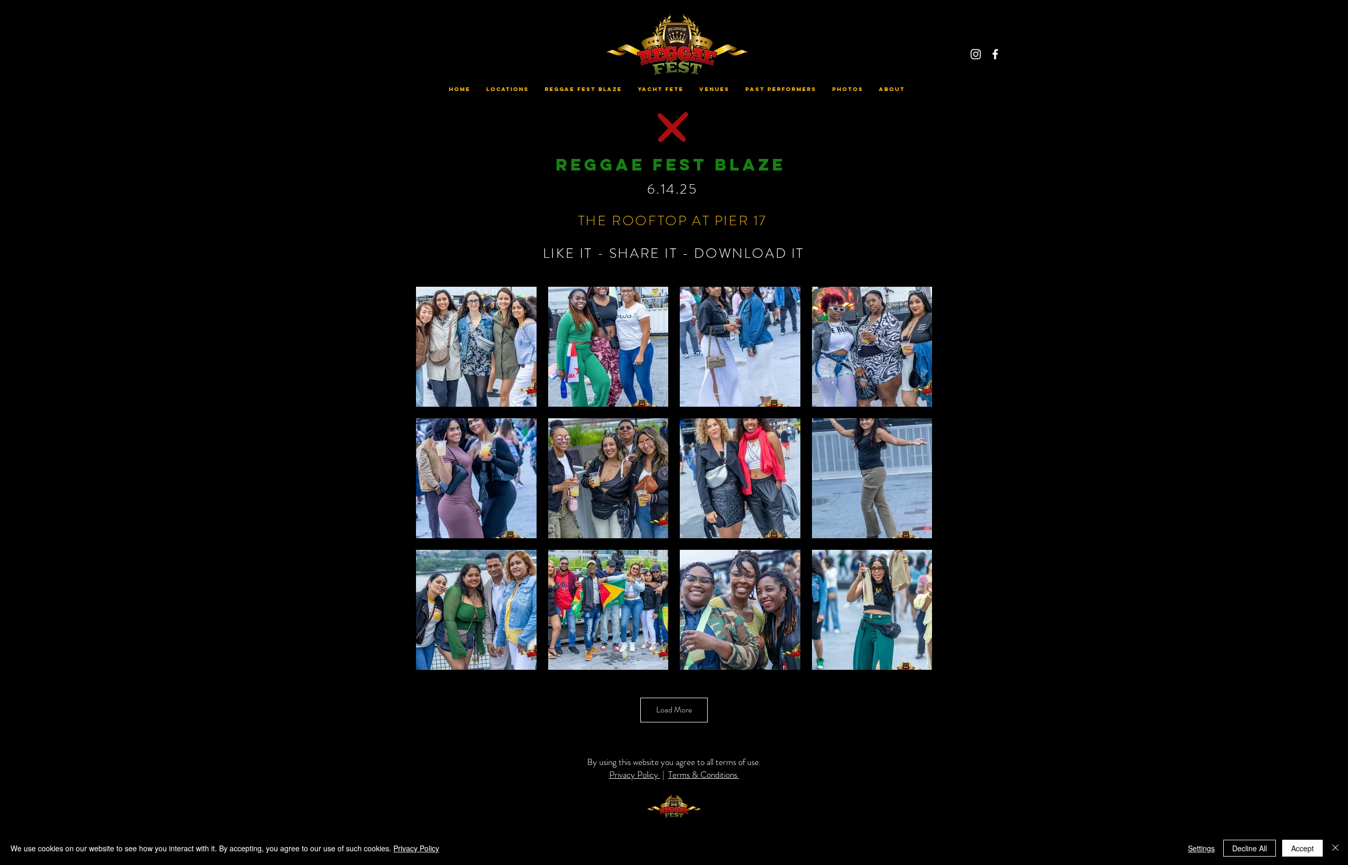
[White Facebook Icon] (995, 54)
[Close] (1335, 848)
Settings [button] (1201, 848)
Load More (674, 709)
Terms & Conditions (703, 774)
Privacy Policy (634, 774)
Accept (1302, 848)
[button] (507, 89)
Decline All (1249, 848)
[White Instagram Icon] (976, 54)
